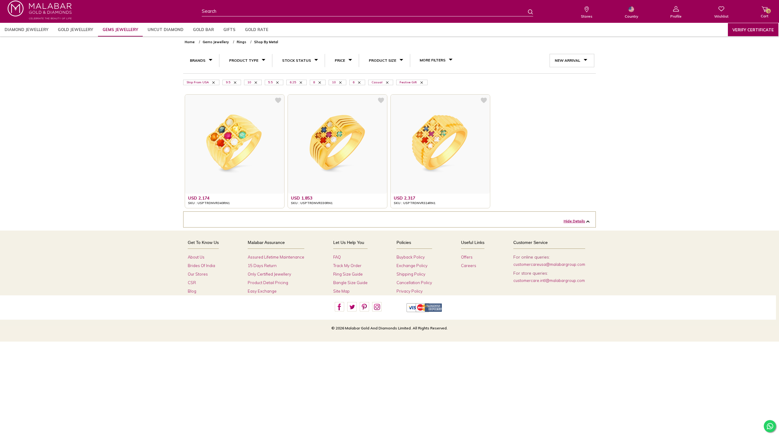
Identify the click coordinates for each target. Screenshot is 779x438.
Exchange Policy (412, 265)
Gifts (229, 29)
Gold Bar (203, 29)
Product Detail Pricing (268, 282)
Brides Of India (201, 265)
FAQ (337, 257)
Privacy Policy (409, 291)
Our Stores (198, 274)
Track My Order (347, 265)
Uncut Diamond (165, 29)
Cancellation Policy (414, 282)
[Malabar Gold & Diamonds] (40, 10)
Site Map (341, 291)
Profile (676, 16)
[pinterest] (364, 307)
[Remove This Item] (214, 82)
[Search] (526, 11)
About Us (196, 257)
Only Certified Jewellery (269, 274)
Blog (192, 291)
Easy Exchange (262, 291)
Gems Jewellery (120, 29)
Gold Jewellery (75, 29)
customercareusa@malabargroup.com (549, 264)
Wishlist (721, 16)
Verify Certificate (753, 29)
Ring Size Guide (348, 274)
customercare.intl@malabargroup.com (549, 280)
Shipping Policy (410, 274)
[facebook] (339, 307)
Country (631, 16)
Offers (467, 257)
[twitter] (351, 307)
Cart (764, 13)
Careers (468, 265)
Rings (241, 42)
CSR (192, 282)
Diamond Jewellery (26, 29)
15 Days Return (262, 265)
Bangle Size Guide (350, 282)
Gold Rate (256, 29)
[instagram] (376, 307)
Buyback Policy (410, 257)
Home (190, 42)
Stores (586, 16)
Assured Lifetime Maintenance (276, 257)
